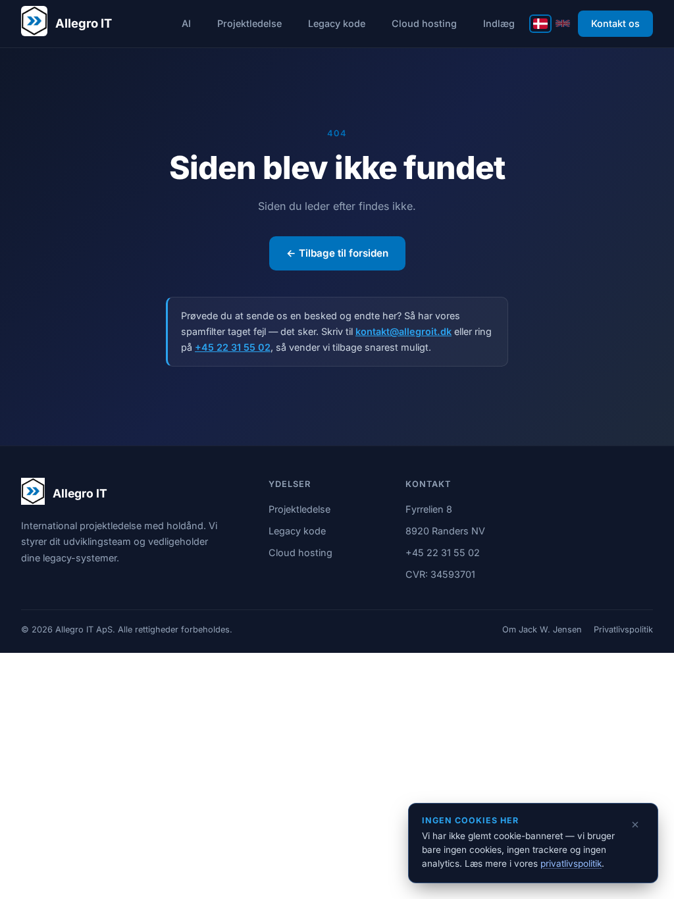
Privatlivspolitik (623, 629)
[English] (563, 23)
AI (186, 23)
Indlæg (499, 23)
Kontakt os (615, 23)
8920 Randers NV (445, 530)
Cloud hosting (424, 23)
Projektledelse (249, 23)
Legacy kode (336, 23)
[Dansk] (540, 24)
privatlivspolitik (571, 863)
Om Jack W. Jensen (542, 629)
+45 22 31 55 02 (233, 347)
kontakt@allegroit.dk (403, 331)
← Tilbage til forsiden (337, 253)
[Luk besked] (635, 824)
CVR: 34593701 (440, 574)
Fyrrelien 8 (428, 509)
